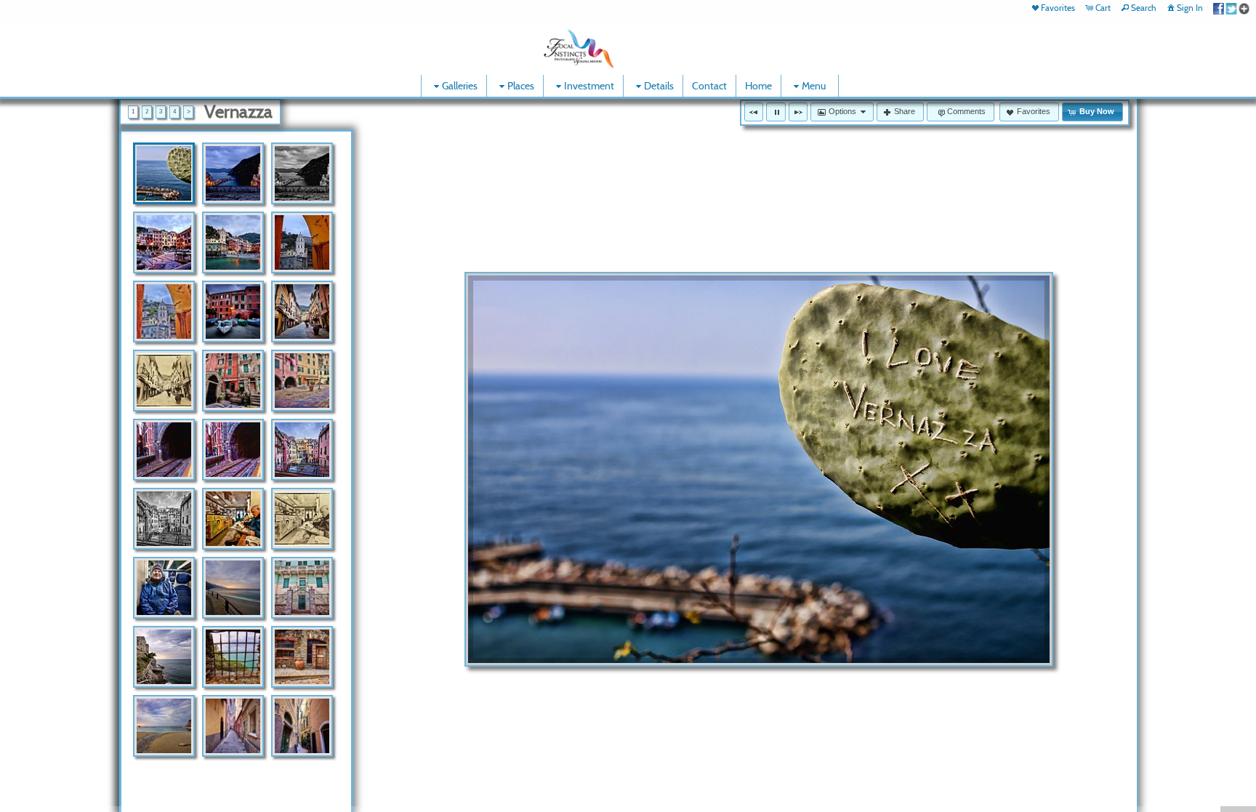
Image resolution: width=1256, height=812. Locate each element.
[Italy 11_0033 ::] (164, 449)
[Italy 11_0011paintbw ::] (302, 173)
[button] (753, 111)
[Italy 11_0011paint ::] (233, 173)
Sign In (1190, 7)
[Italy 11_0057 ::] (233, 657)
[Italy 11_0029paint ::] (302, 380)
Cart (1103, 7)
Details (659, 85)
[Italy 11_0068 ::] (302, 726)
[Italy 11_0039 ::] (233, 518)
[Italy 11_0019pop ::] (233, 242)
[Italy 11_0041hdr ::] (164, 587)
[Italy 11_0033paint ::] (233, 449)
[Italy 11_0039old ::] (302, 518)
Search (1143, 7)
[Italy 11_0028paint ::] (233, 380)
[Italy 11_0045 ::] (302, 587)
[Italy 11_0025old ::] (164, 380)
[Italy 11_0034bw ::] (164, 518)
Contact (709, 85)
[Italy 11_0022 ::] (233, 311)
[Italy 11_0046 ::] (164, 657)
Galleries (460, 85)
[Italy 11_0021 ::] (302, 242)
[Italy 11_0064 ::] (233, 726)
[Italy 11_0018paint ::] (164, 242)
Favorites (1058, 7)
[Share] (1231, 7)
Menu (814, 85)
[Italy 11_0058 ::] (302, 657)
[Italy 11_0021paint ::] (164, 311)
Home (758, 85)
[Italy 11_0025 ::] (302, 311)
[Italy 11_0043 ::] (233, 587)
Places (520, 85)
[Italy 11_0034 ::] (302, 449)
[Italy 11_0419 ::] (164, 173)
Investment (589, 85)
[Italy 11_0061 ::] (164, 726)
